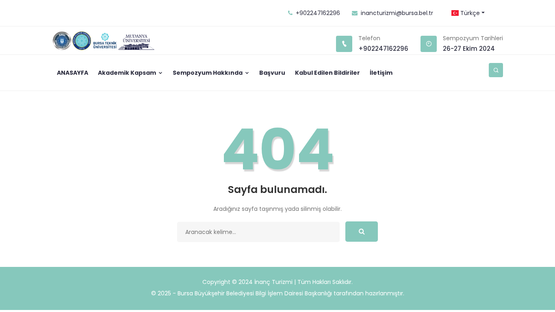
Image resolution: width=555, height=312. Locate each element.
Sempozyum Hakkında (208, 73)
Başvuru (272, 73)
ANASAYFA (72, 73)
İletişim (381, 73)
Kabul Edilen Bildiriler (327, 73)
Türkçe (469, 13)
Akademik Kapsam (127, 73)
